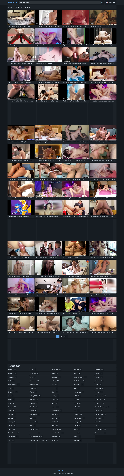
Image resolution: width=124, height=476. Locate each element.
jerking (55, 381)
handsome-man (36, 437)
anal (11, 381)
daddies (11, 425)
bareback (12, 392)
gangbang (34, 414)
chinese (11, 414)
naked (55, 440)
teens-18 (99, 388)
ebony (33, 370)
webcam (99, 418)
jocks (55, 388)
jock (54, 385)
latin (55, 403)
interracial (56, 370)
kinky (55, 392)
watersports (100, 414)
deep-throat (13, 433)
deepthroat (13, 437)
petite (77, 396)
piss (76, 399)
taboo (98, 373)
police (77, 407)
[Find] (102, 2)
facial (33, 388)
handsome (35, 433)
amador (12, 370)
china (11, 411)
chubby (12, 418)
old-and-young (80, 377)
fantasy (34, 399)
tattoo (98, 377)
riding (77, 425)
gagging (34, 407)
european (34, 381)
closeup (11, 422)
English (112, 2)
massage (56, 437)
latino (55, 407)
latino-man (56, 411)
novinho (77, 370)
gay (33, 418)
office (77, 373)
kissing (55, 396)
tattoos (99, 381)
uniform (99, 403)
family (33, 392)
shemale (77, 440)
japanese (56, 377)
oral (76, 388)
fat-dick (33, 403)
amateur (12, 373)
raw (76, 411)
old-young (78, 385)
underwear (100, 399)
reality (77, 422)
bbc (10, 396)
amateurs (12, 377)
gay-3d (33, 422)
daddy (11, 429)
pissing (77, 403)
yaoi (98, 422)
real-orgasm (79, 418)
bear (11, 403)
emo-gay (34, 373)
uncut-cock (100, 396)
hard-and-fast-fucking (38, 440)
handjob (34, 429)
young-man (100, 429)
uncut (98, 392)
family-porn (35, 396)
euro (33, 377)
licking (55, 414)
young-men (100, 433)
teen (98, 385)
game (33, 411)
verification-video (102, 407)
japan (55, 373)
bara (11, 388)
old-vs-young (79, 381)
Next (65, 336)
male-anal (56, 429)
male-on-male (58, 433)
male (55, 425)
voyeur (98, 411)
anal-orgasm (13, 385)
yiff (97, 425)
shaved (77, 437)
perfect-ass (79, 392)
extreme (34, 385)
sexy (76, 433)
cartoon (12, 407)
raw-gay (78, 414)
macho (55, 422)
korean (55, 399)
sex (76, 429)
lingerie (56, 418)
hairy (33, 425)
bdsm (11, 399)
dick (11, 440)
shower (99, 370)
